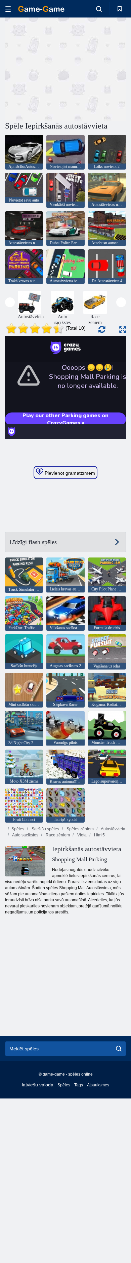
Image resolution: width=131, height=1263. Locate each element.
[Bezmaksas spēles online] (41, 9)
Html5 (99, 835)
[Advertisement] (61, 68)
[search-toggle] (99, 8)
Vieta (81, 835)
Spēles (17, 829)
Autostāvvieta (112, 829)
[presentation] (10, 302)
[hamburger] (8, 9)
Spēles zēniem (80, 829)
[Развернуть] (122, 329)
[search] (119, 1048)
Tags (78, 1085)
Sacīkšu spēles (45, 829)
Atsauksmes (98, 1085)
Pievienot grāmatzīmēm (69, 473)
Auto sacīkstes (24, 835)
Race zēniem (57, 835)
